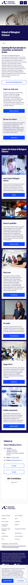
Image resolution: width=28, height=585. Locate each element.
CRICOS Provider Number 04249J (10, 547)
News (3, 539)
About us (14, 195)
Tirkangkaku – (10, 543)
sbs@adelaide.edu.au (16, 460)
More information (20, 581)
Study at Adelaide (6, 515)
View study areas (14, 295)
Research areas (14, 137)
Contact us (17, 539)
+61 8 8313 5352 (15, 457)
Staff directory (18, 533)
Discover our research (14, 244)
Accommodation (19, 536)
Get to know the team (14, 336)
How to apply (5, 521)
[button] (26, 567)
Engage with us (14, 382)
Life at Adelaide (18, 515)
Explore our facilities (14, 426)
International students (20, 528)
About (16, 518)
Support (17, 524)
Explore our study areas (14, 111)
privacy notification (14, 572)
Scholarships (5, 536)
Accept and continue (8, 580)
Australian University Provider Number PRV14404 (14, 546)
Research (4, 518)
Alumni (3, 533)
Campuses (17, 521)
